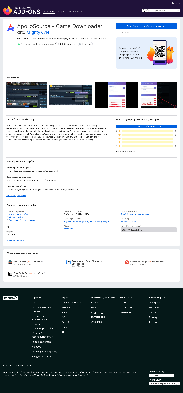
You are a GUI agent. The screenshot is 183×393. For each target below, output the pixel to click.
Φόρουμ (36, 346)
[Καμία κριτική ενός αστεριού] (147, 146)
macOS (65, 312)
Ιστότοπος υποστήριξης (17, 214)
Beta (93, 307)
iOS (63, 317)
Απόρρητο (7, 365)
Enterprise (96, 321)
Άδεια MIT (68, 229)
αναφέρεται (31, 372)
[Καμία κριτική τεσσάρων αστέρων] (147, 135)
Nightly (95, 302)
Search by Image (138, 261)
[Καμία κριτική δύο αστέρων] (147, 142)
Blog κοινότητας (41, 341)
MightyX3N (37, 32)
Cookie (19, 365)
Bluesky (153, 317)
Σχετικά (37, 302)
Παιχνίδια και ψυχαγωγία (97, 221)
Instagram (154, 302)
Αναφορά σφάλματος (44, 351)
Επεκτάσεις (49, 11)
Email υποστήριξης (15, 217)
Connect (124, 302)
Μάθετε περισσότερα (16, 195)
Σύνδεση (176, 3)
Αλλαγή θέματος (156, 380)
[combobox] (161, 10)
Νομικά (30, 365)
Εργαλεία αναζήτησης (74, 221)
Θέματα (62, 11)
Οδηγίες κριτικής (41, 356)
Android (65, 322)
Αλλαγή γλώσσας (156, 372)
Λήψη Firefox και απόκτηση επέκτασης (146, 26)
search (135, 221)
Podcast (153, 322)
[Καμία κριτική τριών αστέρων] (147, 139)
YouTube (154, 307)
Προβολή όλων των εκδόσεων (135, 214)
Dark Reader (19, 261)
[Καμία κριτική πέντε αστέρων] (147, 131)
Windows (66, 307)
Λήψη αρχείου (122, 32)
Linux (64, 327)
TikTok (152, 312)
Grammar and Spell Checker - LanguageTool (87, 262)
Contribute (126, 307)
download (125, 221)
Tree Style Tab (20, 273)
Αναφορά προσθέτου (15, 240)
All (62, 332)
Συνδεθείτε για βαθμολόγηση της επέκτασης (146, 126)
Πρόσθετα (38, 297)
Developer (125, 312)
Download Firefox (71, 302)
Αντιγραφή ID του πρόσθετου (22, 220)
